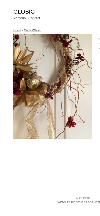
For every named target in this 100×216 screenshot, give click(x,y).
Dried (17, 30)
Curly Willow (32, 30)
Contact (34, 18)
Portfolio (19, 18)
